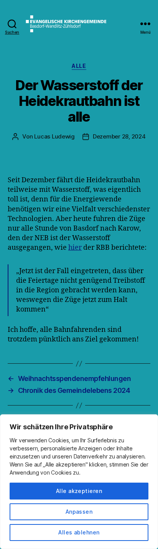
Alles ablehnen (79, 532)
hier (75, 247)
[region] (79, 481)
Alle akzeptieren (79, 491)
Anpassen (79, 511)
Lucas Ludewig (54, 136)
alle (79, 66)
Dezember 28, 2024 (119, 136)
